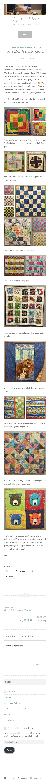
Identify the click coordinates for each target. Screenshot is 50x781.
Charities (7, 697)
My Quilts (7, 714)
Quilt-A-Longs (9, 720)
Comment (37, 664)
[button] (18, 121)
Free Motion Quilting (12, 703)
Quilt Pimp (25, 19)
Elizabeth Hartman (12, 483)
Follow (9, 750)
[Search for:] (25, 682)
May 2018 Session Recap (17, 609)
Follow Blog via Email (21, 728)
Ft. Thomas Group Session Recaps (25, 47)
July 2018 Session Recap (32, 619)
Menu (26, 34)
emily (32, 58)
